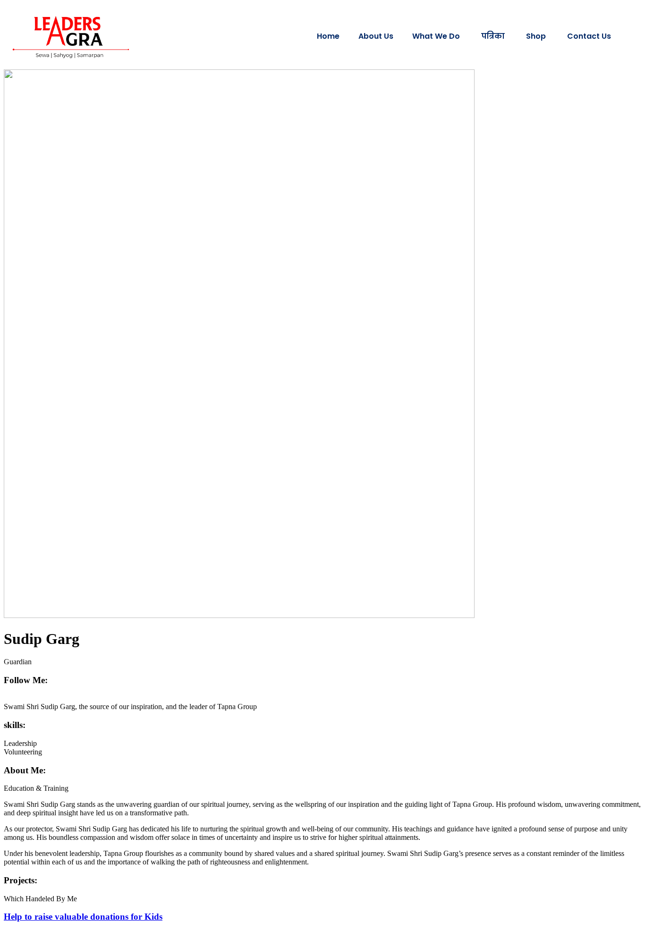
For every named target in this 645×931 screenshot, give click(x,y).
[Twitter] (12, 698)
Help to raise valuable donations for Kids (83, 917)
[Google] (18, 698)
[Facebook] (6, 698)
